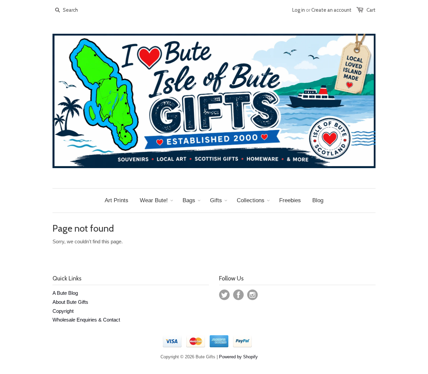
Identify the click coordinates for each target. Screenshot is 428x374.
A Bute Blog (65, 293)
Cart (371, 10)
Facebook (238, 294)
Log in (298, 10)
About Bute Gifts (70, 302)
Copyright (63, 311)
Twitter (224, 294)
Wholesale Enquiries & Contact (86, 320)
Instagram (252, 294)
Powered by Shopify (238, 356)
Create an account (331, 10)
